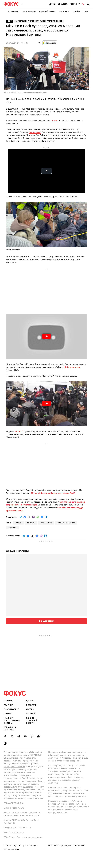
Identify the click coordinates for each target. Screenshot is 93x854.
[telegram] (18, 736)
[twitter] (12, 736)
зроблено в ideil (11, 849)
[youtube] (25, 736)
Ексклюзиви (29, 11)
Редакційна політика (10, 728)
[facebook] (5, 736)
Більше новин (46, 621)
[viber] (32, 736)
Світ (10, 21)
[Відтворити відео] (46, 336)
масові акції (47, 523)
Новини (8, 700)
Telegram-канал (72, 367)
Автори (30, 709)
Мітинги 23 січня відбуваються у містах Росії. (53, 493)
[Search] (88, 4)
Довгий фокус (11, 709)
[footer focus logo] (15, 693)
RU (83, 4)
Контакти (80, 845)
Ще (85, 11)
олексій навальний (67, 523)
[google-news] (38, 736)
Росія (19, 523)
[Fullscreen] (84, 205)
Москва (31, 523)
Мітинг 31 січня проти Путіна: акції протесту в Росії (39, 21)
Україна (76, 11)
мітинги (12, 527)
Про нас (8, 713)
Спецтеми (63, 4)
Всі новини (13, 11)
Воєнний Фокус (47, 11)
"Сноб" (55, 120)
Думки (52, 4)
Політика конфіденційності (61, 845)
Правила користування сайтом (12, 720)
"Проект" (19, 431)
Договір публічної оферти (31, 720)
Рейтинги (75, 4)
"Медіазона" (35, 132)
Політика (64, 11)
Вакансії (30, 713)
